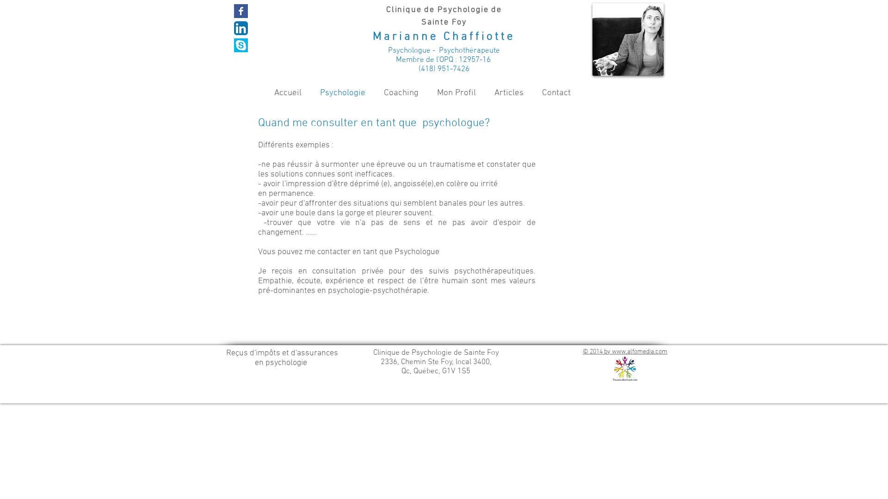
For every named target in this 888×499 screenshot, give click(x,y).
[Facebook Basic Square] (241, 11)
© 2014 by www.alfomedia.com (625, 352)
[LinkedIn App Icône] (241, 28)
